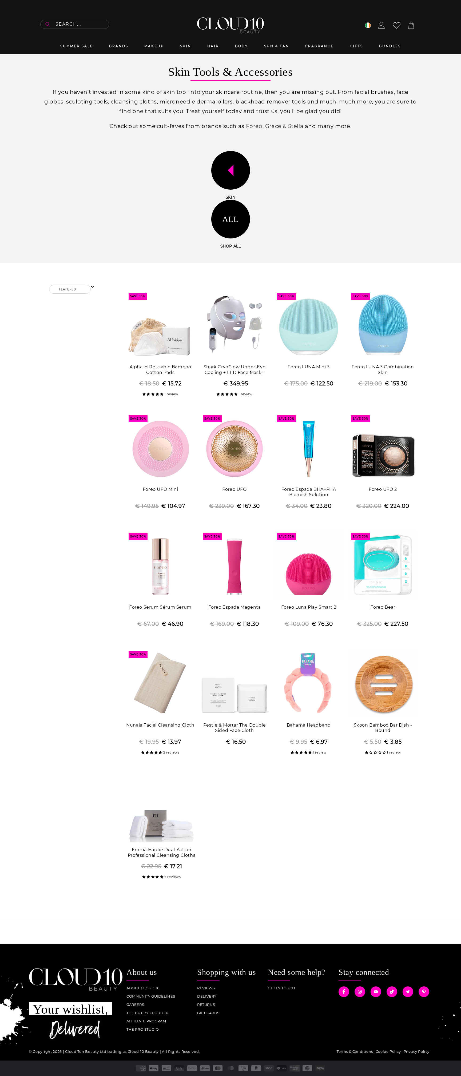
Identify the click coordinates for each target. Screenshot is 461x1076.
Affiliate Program (146, 1021)
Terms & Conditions (355, 1051)
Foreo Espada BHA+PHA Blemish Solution (308, 492)
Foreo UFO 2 (383, 489)
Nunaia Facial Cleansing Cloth (160, 725)
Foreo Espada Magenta (234, 607)
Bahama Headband (309, 725)
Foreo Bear (383, 607)
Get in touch (281, 988)
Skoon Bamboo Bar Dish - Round (383, 728)
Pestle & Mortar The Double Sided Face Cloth (234, 728)
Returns (206, 1004)
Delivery (206, 996)
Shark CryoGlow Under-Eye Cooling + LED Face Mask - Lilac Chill (234, 370)
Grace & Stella (284, 126)
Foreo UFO (234, 489)
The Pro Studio (142, 1029)
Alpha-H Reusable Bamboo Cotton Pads (160, 369)
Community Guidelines (150, 996)
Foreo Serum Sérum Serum (160, 607)
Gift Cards (208, 1013)
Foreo (254, 126)
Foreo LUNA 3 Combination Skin (383, 369)
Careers (135, 1004)
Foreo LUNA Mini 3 (308, 366)
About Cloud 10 (143, 988)
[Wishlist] (396, 25)
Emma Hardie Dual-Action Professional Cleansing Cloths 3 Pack (161, 853)
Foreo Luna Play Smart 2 (308, 607)
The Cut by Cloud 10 (147, 1013)
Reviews (206, 988)
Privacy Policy (417, 1051)
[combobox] (74, 24)
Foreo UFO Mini (160, 489)
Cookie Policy (388, 1051)
